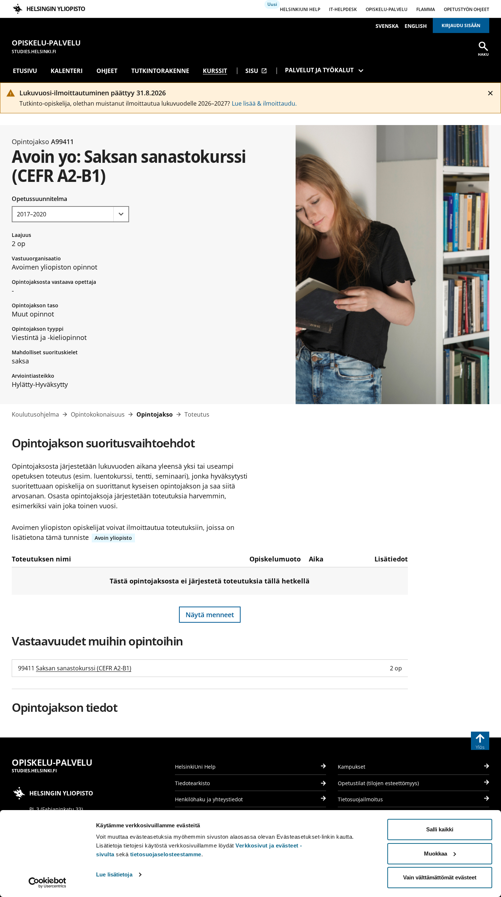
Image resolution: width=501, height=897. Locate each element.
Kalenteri (67, 71)
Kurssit (215, 71)
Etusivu (25, 71)
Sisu (256, 71)
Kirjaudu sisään (461, 25)
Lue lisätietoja (114, 874)
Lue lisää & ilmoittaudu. (264, 103)
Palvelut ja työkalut (319, 70)
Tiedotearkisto (192, 783)
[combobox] (70, 214)
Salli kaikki (439, 829)
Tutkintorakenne (160, 71)
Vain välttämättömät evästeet (439, 877)
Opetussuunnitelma (39, 199)
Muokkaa (435, 853)
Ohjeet (106, 71)
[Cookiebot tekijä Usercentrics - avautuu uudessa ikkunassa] (47, 882)
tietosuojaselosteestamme (165, 854)
